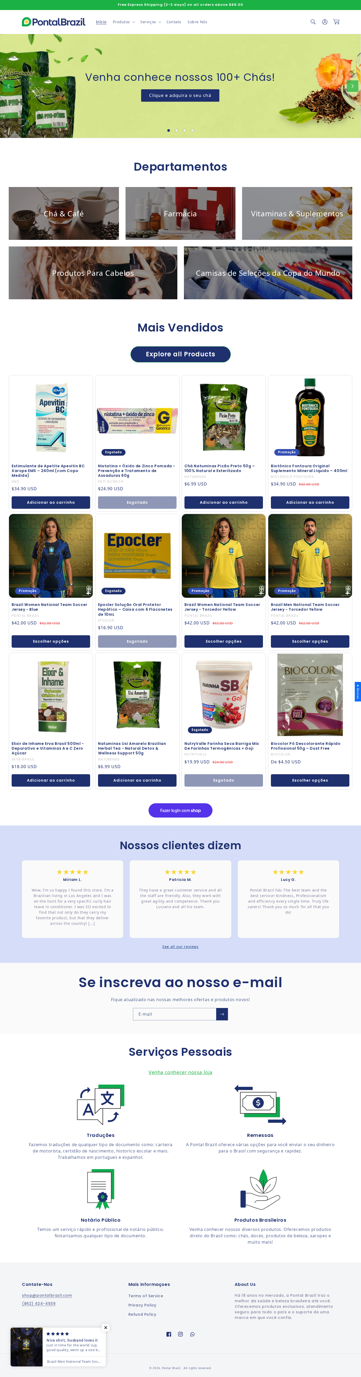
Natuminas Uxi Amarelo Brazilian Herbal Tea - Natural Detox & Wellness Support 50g (132, 748)
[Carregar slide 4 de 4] (192, 130)
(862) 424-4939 (38, 1303)
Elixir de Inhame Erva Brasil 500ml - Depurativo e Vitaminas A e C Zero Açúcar (48, 748)
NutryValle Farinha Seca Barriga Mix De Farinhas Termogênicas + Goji (221, 746)
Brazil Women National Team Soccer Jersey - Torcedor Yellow (222, 607)
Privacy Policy (142, 1305)
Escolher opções (51, 641)
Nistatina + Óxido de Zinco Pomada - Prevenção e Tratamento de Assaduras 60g (136, 471)
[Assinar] (222, 1014)
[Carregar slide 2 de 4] (177, 130)
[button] (123, 21)
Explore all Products (180, 354)
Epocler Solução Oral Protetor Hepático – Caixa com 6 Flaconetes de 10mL (135, 609)
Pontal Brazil (172, 1368)
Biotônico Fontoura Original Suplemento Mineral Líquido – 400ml (309, 468)
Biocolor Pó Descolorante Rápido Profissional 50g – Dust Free (306, 746)
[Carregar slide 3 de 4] (184, 130)
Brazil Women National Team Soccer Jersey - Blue (49, 607)
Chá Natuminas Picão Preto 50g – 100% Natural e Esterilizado (219, 468)
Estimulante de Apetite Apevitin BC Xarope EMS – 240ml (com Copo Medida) (48, 471)
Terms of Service (145, 1296)
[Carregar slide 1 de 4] (169, 130)
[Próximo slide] (352, 86)
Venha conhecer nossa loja (180, 1072)
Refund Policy (142, 1314)
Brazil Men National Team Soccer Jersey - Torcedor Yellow (305, 607)
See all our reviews (180, 946)
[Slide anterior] (8, 86)
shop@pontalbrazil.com (47, 1295)
